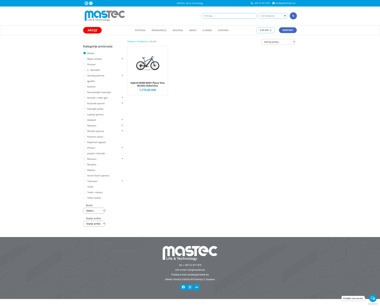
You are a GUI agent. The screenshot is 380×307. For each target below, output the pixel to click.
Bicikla (90, 53)
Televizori (92, 181)
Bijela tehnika (94, 58)
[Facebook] (86, 3)
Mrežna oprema (95, 131)
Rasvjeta (91, 164)
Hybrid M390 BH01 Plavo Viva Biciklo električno (147, 84)
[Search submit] (293, 15)
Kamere (91, 86)
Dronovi (91, 64)
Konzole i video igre (97, 97)
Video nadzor (94, 197)
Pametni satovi (95, 136)
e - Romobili (93, 69)
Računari (91, 158)
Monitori (91, 125)
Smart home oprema (98, 175)
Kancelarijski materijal (99, 92)
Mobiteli (91, 119)
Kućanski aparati (96, 103)
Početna (140, 30)
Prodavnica (159, 30)
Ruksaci (91, 170)
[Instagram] (91, 3)
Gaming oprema (95, 75)
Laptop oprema (95, 114)
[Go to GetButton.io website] (373, 304)
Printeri (91, 147)
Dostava (178, 30)
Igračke (91, 81)
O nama (207, 30)
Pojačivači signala (96, 142)
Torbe (90, 186)
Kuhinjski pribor (95, 108)
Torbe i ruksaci (95, 192)
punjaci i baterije (96, 153)
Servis (192, 30)
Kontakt (223, 30)
